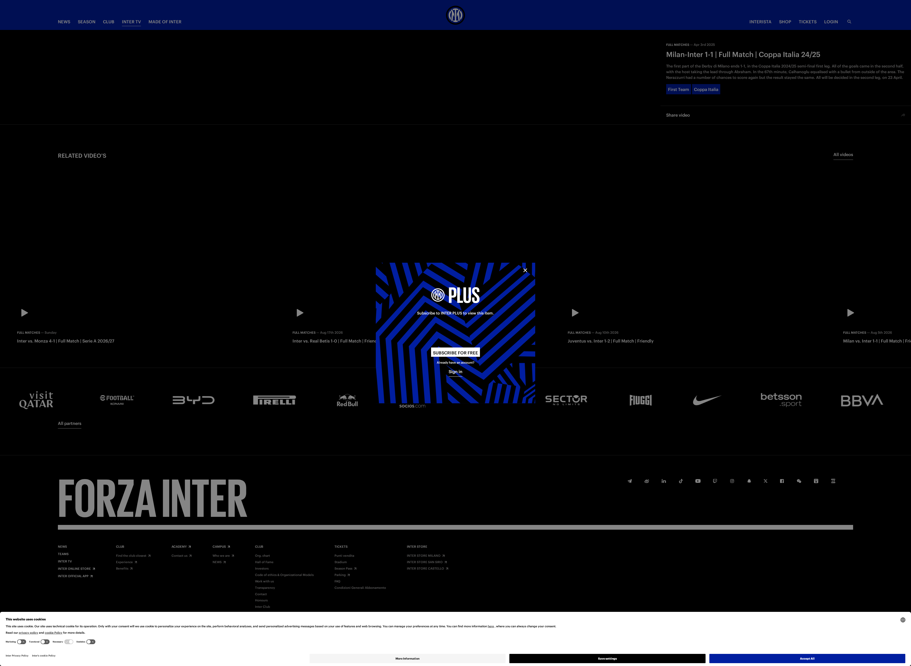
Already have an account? (455, 363)
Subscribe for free (455, 353)
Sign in (455, 371)
